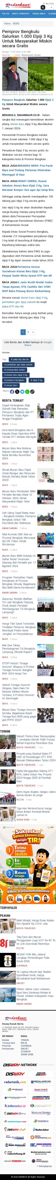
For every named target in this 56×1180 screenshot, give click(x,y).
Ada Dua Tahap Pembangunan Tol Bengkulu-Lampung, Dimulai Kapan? (19, 648)
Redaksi (5, 1040)
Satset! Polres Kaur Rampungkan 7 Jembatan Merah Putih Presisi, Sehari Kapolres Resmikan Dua (36, 739)
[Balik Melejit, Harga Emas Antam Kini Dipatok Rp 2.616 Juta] (8, 926)
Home (7, 23)
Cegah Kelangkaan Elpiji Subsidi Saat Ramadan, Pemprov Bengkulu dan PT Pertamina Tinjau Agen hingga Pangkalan (18, 412)
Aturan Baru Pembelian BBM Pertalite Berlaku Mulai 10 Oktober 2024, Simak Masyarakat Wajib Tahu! (18, 497)
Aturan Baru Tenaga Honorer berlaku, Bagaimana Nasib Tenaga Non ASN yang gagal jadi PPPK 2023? (19, 715)
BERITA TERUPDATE (20, 14)
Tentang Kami (8, 1043)
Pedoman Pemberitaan (8, 1047)
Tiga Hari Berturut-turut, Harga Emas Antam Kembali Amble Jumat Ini (34, 812)
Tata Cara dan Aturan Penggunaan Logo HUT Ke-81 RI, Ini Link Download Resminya (36, 940)
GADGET (25, 1048)
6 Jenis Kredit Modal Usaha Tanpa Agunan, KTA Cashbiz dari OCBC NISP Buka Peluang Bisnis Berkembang (27, 286)
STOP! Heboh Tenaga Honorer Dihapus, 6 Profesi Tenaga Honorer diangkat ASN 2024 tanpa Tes (18, 668)
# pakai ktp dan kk (20, 359)
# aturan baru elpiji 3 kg (15, 375)
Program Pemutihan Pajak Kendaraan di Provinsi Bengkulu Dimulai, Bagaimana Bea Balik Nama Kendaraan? (19, 583)
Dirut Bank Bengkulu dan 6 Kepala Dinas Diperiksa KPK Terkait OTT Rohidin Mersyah (19, 433)
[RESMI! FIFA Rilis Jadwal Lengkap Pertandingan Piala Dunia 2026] (8, 960)
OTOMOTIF (26, 1051)
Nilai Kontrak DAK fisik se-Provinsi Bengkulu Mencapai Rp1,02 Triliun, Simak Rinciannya (18, 539)
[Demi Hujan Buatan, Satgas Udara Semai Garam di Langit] (8, 797)
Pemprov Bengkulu (13, 100)
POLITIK (5, 14)
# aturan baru (10, 385)
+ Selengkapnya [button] (44, 1166)
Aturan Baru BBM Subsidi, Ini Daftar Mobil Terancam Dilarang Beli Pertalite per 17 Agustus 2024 (19, 561)
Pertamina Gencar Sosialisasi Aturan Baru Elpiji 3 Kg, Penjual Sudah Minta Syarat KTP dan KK (27, 271)
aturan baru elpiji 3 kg (34, 298)
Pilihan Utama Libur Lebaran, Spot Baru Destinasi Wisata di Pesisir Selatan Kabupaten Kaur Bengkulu (35, 994)
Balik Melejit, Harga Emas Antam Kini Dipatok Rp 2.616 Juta (35, 922)
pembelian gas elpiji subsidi (19, 302)
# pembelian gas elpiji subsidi (18, 364)
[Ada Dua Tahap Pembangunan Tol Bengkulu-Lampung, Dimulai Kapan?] (45, 651)
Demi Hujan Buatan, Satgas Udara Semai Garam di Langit (36, 793)
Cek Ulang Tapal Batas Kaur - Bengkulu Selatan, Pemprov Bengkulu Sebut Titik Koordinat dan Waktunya (19, 518)
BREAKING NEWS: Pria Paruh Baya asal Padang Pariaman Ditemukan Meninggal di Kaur (27, 170)
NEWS (16, 23)
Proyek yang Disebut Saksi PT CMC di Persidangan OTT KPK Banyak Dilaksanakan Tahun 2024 (36, 757)
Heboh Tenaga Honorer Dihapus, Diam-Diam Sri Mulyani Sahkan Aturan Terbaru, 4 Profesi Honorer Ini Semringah (18, 692)
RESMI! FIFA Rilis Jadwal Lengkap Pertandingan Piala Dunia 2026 (33, 958)
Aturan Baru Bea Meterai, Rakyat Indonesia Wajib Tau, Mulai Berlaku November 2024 (18, 453)
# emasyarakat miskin (14, 369)
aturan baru (17, 124)
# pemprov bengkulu (14, 380)
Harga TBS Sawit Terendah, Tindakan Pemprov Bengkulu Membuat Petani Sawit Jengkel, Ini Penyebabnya (19, 629)
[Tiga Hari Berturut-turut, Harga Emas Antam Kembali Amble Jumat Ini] (8, 814)
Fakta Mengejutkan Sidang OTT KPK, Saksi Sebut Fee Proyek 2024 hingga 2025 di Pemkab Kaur (35, 776)
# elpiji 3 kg (36, 380)
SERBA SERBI (27, 1054)
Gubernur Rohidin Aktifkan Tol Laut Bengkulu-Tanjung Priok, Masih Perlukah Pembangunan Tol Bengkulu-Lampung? (19, 605)
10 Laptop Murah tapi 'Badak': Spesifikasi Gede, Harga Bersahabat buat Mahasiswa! (34, 975)
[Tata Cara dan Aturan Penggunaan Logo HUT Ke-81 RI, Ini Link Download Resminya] (8, 942)
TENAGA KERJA (38, 14)
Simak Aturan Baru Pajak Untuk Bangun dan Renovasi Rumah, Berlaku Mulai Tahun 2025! (18, 475)
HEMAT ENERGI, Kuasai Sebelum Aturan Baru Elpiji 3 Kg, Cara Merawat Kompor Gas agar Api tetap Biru (28, 185)
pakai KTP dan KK (13, 307)
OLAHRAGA (26, 1045)
